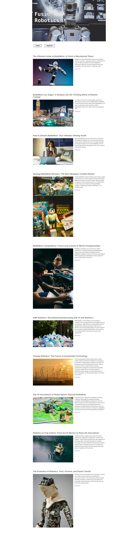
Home (38, 45)
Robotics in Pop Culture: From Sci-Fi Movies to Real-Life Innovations (66, 433)
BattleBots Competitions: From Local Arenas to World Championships (66, 246)
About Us (49, 45)
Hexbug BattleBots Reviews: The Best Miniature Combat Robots (64, 174)
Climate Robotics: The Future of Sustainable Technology (60, 356)
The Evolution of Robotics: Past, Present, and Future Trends (62, 471)
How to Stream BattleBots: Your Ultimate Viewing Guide (59, 135)
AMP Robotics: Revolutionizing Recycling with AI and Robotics (63, 318)
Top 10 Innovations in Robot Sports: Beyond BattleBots (59, 394)
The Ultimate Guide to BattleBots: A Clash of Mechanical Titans (63, 56)
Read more (77, 68)
